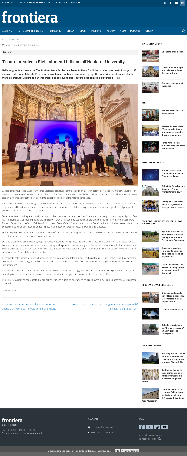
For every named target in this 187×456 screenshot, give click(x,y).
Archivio (7, 31)
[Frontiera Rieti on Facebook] (170, 2)
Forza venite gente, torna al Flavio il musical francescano (173, 146)
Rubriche (96, 31)
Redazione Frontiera (29, 45)
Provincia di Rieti (11, 291)
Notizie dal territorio (30, 31)
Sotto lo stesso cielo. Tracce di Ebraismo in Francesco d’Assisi (172, 173)
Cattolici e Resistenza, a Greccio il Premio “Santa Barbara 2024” (173, 189)
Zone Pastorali (13, 39)
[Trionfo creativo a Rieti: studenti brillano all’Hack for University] (70, 135)
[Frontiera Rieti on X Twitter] (164, 2)
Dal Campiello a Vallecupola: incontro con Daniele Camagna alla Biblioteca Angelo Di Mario (162, 376)
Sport (83, 31)
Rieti (4, 39)
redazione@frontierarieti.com (37, 2)
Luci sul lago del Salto (172, 309)
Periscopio (55, 31)
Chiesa (70, 31)
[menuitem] (7, 31)
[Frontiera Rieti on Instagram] (182, 3)
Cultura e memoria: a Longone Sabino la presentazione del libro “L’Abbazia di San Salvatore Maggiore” (163, 395)
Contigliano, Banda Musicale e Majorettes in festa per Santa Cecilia (173, 205)
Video (123, 31)
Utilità (149, 31)
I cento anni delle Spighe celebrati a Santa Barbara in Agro (172, 70)
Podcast (135, 31)
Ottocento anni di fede (172, 52)
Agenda (111, 31)
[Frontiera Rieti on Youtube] (176, 2)
